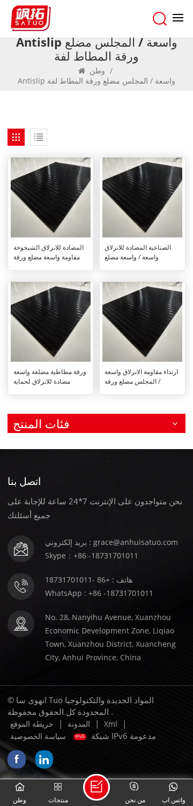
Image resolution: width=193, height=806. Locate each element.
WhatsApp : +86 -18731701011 (99, 593)
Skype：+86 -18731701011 (91, 555)
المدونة (79, 724)
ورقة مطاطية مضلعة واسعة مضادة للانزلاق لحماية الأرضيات (49, 376)
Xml (110, 724)
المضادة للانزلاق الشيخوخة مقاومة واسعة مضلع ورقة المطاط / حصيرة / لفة (48, 252)
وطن (97, 70)
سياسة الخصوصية (38, 736)
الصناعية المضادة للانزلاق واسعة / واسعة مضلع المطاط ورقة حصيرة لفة (138, 252)
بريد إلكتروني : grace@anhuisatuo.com (111, 542)
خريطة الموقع (32, 724)
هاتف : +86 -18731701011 (88, 579)
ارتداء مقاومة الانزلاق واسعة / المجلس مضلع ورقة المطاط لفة (141, 376)
